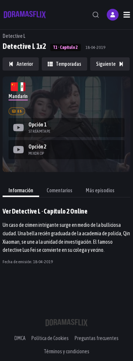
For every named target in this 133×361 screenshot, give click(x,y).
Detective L (14, 36)
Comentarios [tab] (59, 190)
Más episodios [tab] (100, 190)
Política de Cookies (50, 338)
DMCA (19, 338)
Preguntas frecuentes (97, 338)
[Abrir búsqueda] (95, 14)
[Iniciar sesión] (113, 15)
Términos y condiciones (66, 351)
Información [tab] (20, 190)
